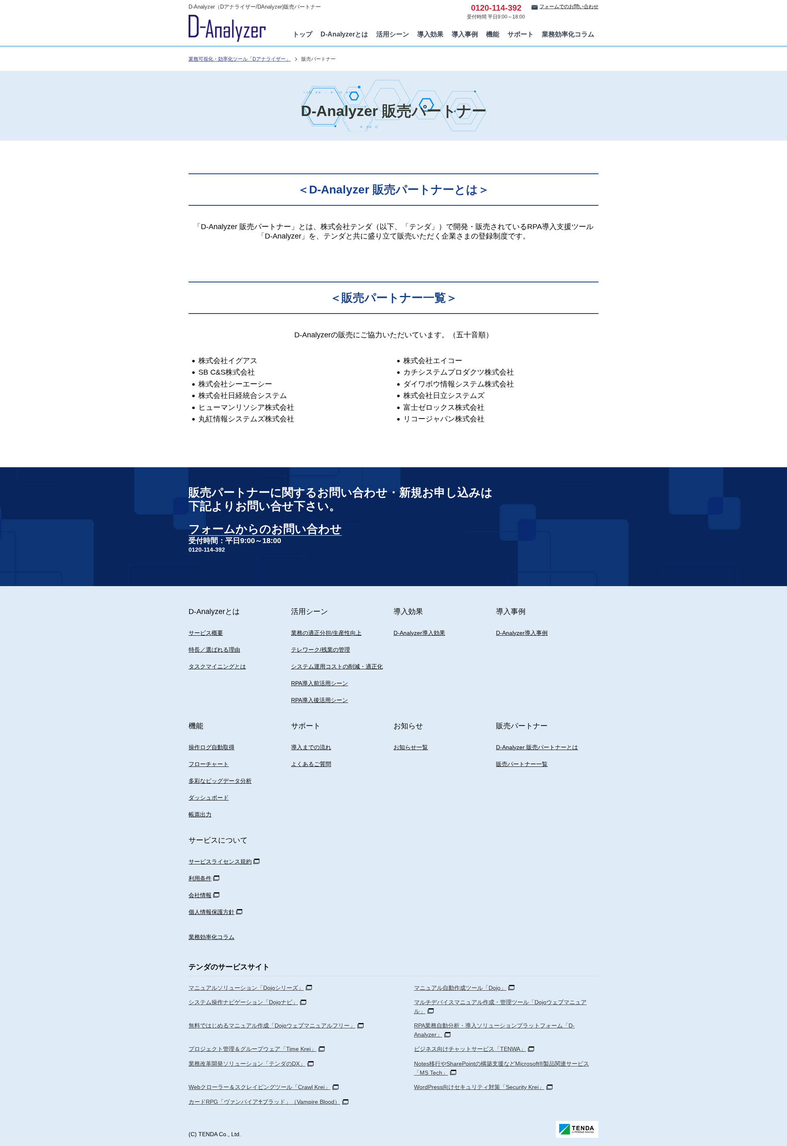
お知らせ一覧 (411, 747)
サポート (520, 34)
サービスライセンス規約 (220, 861)
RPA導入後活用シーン (319, 700)
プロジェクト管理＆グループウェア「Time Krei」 (252, 1049)
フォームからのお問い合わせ (265, 529)
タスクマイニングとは (217, 666)
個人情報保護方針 (211, 912)
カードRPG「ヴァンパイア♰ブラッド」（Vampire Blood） (264, 1101)
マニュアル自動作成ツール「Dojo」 (460, 988)
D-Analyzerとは (344, 34)
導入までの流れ (311, 747)
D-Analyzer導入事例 (522, 633)
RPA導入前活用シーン (319, 683)
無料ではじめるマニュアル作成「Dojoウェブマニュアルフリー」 (272, 1025)
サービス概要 (206, 633)
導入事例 (465, 34)
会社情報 (200, 895)
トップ (302, 34)
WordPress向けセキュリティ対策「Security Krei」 (479, 1087)
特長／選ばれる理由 (214, 649)
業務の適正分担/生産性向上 (326, 633)
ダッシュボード (209, 797)
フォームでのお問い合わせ (568, 6)
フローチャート (209, 764)
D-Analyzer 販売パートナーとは (537, 747)
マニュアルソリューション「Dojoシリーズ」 (246, 988)
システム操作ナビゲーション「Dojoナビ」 (243, 1002)
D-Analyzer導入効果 (419, 633)
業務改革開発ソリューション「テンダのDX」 (247, 1063)
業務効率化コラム (568, 34)
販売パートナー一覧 (522, 764)
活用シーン (392, 34)
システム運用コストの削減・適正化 (337, 666)
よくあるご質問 (311, 764)
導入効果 (430, 34)
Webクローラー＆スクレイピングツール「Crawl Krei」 (259, 1087)
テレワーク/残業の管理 (320, 649)
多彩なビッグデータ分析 (220, 781)
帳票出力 (200, 814)
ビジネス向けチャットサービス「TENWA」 (470, 1049)
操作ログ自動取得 (211, 747)
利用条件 (200, 878)
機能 (492, 34)
